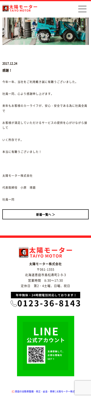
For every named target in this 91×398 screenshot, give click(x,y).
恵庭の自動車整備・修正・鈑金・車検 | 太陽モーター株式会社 (47, 391)
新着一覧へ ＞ (45, 214)
